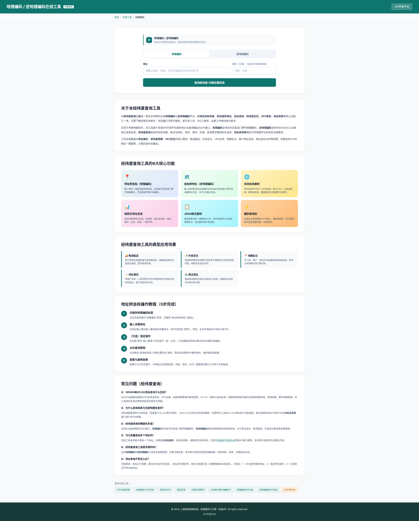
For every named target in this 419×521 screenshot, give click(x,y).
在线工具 (127, 17)
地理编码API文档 (245, 489)
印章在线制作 (198, 489)
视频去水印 (165, 489)
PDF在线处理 (123, 489)
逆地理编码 (242, 54)
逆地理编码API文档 (268, 489)
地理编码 (177, 54)
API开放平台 (402, 6)
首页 (117, 17)
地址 (145, 64)
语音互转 (181, 489)
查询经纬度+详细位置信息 (209, 82)
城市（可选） (249, 64)
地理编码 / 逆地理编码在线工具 (40, 6)
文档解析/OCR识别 (145, 489)
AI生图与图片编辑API (221, 489)
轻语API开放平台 (226, 440)
